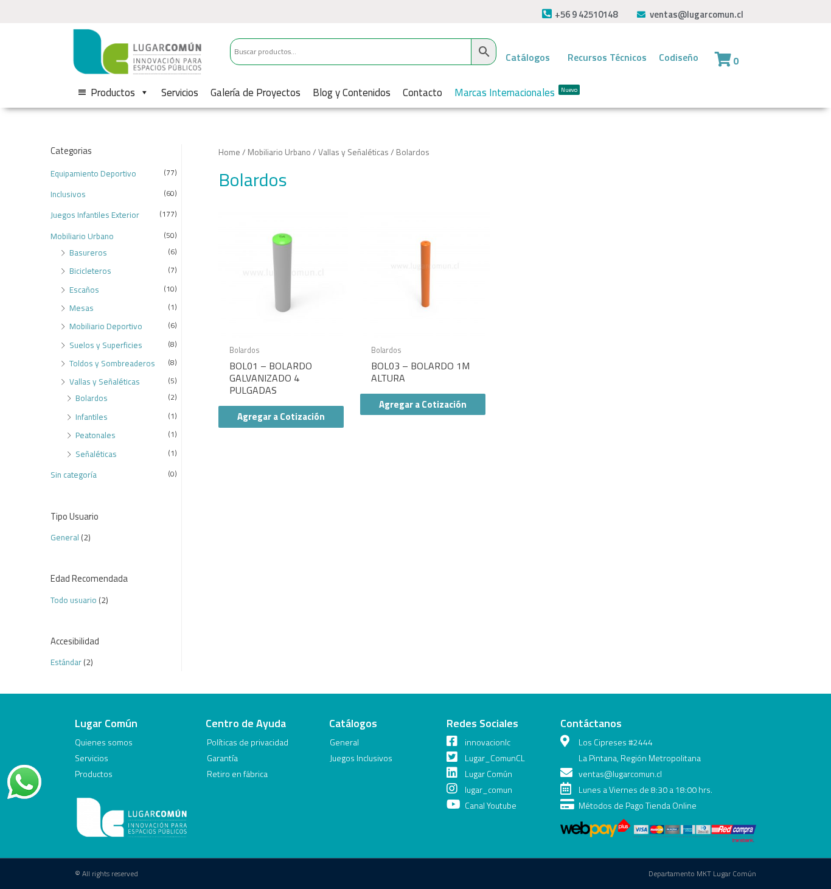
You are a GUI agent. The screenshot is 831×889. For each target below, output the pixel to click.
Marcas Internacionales (515, 92)
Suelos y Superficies (105, 345)
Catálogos (528, 57)
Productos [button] (113, 92)
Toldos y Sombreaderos (112, 363)
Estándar (66, 662)
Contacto (422, 92)
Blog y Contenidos (352, 92)
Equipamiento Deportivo (93, 173)
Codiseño (678, 57)
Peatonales (95, 435)
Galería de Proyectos (255, 92)
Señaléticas (96, 454)
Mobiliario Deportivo (105, 326)
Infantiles (91, 417)
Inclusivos (68, 194)
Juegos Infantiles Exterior (94, 215)
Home (229, 151)
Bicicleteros (90, 271)
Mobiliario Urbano (82, 236)
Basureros (88, 252)
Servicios (179, 92)
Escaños (84, 290)
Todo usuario (73, 600)
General (64, 537)
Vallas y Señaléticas (104, 381)
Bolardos (91, 398)
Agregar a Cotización (281, 417)
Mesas (81, 308)
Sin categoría (73, 475)
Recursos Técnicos (607, 57)
